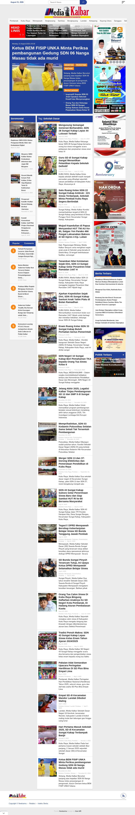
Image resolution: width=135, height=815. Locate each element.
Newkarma (63, 811)
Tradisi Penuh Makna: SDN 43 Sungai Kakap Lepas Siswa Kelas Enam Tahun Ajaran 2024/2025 (74, 636)
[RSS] (123, 796)
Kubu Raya (67, 139)
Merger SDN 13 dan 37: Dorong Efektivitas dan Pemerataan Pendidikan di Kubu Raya (73, 462)
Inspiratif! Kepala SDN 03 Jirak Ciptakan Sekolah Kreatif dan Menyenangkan (78, 96)
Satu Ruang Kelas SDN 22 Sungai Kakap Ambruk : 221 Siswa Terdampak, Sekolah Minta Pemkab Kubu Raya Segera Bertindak (74, 196)
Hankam (66, 242)
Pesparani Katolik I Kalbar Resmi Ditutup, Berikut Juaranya (27, 204)
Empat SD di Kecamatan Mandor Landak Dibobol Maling (72, 698)
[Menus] (123, 2)
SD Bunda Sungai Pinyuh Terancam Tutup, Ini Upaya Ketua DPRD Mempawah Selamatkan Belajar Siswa (74, 564)
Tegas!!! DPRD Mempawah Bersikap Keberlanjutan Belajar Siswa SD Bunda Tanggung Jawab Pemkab (74, 529)
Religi (73, 275)
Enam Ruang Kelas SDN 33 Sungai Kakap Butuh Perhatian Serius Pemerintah (75, 329)
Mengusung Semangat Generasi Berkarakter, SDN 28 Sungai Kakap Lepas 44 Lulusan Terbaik (74, 129)
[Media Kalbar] (67, 12)
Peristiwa (81, 65)
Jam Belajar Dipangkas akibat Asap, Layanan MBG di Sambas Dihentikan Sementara (83, 30)
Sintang (69, 68)
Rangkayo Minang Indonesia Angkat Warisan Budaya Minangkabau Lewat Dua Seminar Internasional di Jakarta (109, 282)
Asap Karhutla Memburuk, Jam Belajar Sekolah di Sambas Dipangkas (109, 322)
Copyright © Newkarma (17, 803)
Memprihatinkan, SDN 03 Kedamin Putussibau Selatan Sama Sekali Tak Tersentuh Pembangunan (75, 428)
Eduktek (69, 65)
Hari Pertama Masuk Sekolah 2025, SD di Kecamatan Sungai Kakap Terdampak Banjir (75, 731)
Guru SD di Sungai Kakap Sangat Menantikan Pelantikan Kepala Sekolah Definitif (74, 162)
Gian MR (78, 811)
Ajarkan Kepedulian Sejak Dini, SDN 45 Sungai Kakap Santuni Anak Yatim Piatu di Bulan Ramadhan (74, 297)
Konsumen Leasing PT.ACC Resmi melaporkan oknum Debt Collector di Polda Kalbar (25, 329)
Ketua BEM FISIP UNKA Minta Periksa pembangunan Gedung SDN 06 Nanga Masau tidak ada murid (50, 53)
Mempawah (67, 539)
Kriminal (66, 706)
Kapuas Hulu (68, 437)
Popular (16, 243)
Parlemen (75, 539)
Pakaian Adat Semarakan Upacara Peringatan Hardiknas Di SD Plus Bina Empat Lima (74, 667)
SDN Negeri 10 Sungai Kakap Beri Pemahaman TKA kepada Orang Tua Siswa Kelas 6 (75, 360)
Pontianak (75, 613)
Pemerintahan (77, 437)
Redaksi (32, 803)
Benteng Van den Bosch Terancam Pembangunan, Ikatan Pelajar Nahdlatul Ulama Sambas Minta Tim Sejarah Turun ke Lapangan (61, 28)
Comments (29, 243)
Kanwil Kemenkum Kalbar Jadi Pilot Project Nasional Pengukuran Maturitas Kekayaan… (27, 225)
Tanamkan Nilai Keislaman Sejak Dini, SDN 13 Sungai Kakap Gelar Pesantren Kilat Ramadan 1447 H (74, 265)
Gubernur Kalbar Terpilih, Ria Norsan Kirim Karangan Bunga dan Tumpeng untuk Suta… (25, 310)
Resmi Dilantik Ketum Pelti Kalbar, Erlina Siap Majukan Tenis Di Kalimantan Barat (26, 182)
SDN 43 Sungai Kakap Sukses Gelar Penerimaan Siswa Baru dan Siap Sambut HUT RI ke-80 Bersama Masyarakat (73, 496)
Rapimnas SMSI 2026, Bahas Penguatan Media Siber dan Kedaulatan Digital (21, 142)
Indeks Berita (43, 803)
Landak (72, 706)
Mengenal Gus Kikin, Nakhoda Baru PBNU (108, 291)
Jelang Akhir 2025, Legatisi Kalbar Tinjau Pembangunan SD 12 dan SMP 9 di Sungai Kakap (75, 392)
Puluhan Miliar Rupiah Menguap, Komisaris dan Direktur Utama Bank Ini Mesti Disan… (26, 291)
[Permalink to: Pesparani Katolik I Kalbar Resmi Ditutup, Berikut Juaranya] (15, 202)
